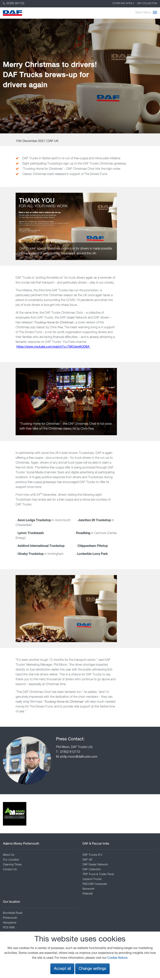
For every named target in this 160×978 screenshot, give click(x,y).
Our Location (11, 859)
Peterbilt (88, 893)
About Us (8, 855)
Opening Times (12, 864)
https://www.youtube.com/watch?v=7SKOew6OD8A (53, 346)
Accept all (62, 969)
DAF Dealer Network (95, 864)
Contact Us (10, 869)
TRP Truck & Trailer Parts (98, 874)
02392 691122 (15, 3)
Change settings (92, 969)
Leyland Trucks (92, 879)
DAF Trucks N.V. (93, 855)
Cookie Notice (117, 958)
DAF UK (87, 859)
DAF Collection (147, 3)
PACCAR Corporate (95, 884)
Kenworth (88, 889)
